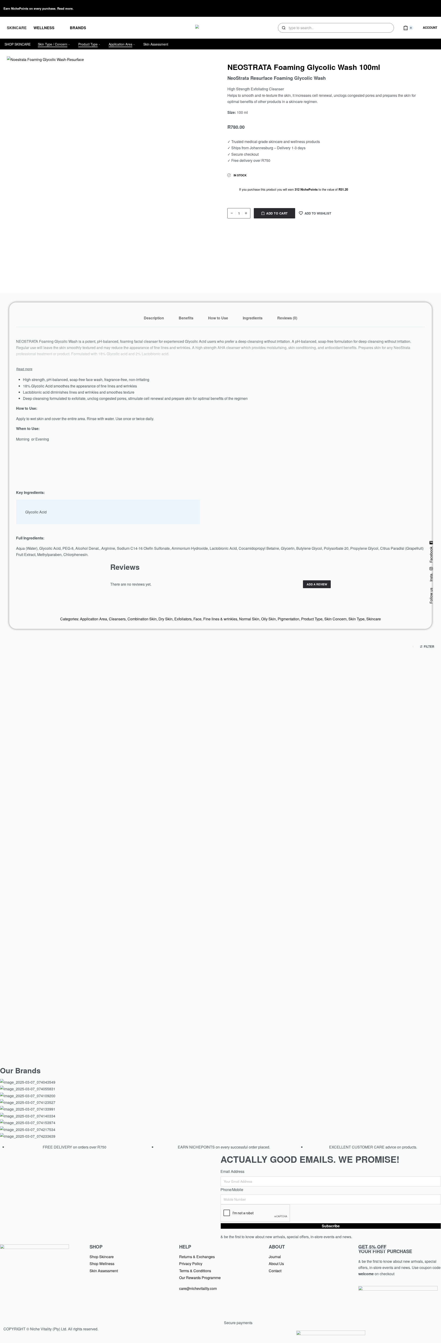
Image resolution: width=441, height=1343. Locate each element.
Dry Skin (165, 618)
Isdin (74, 809)
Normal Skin (249, 618)
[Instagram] (404, 7)
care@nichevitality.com (198, 1288)
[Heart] (418, 7)
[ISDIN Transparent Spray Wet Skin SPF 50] (367, 738)
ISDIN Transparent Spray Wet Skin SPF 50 (367, 820)
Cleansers (117, 618)
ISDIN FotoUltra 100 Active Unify (73, 820)
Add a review (317, 584)
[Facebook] (391, 7)
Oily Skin (268, 618)
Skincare (373, 618)
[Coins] (432, 7)
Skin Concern (335, 618)
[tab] (153, 317)
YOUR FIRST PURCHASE (385, 1248)
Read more (65, 8)
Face (197, 618)
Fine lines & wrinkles (220, 618)
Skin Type (356, 618)
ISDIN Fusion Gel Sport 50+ (73, 1016)
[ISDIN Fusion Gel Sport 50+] (73, 934)
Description (154, 318)
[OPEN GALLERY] (113, 163)
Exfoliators (183, 618)
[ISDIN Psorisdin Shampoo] (367, 934)
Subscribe (331, 1225)
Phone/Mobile (231, 1189)
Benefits (186, 318)
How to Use (218, 318)
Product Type (311, 618)
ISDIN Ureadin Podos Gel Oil (220, 1016)
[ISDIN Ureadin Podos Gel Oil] (220, 934)
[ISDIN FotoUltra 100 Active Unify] (73, 738)
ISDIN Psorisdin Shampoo (367, 1016)
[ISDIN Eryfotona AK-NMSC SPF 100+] (220, 738)
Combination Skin (142, 618)
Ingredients (253, 318)
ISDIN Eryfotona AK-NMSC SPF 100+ (220, 820)
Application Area (93, 618)
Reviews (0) (287, 318)
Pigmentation (288, 618)
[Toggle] (24, 368)
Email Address (232, 1171)
